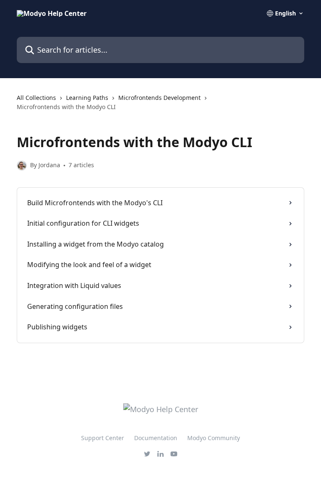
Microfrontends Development (159, 98)
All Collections (36, 98)
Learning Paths (87, 98)
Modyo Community (213, 438)
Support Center (102, 438)
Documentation (155, 438)
